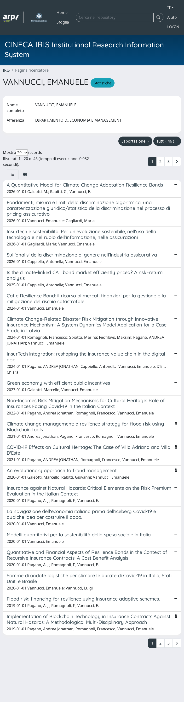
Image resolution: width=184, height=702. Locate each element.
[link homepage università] (39, 17)
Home (62, 12)
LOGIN (173, 27)
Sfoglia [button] (63, 22)
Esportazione (133, 141)
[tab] (13, 174)
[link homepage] (13, 17)
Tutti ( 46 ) (165, 141)
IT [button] (169, 7)
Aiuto (172, 17)
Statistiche (102, 83)
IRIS (6, 70)
